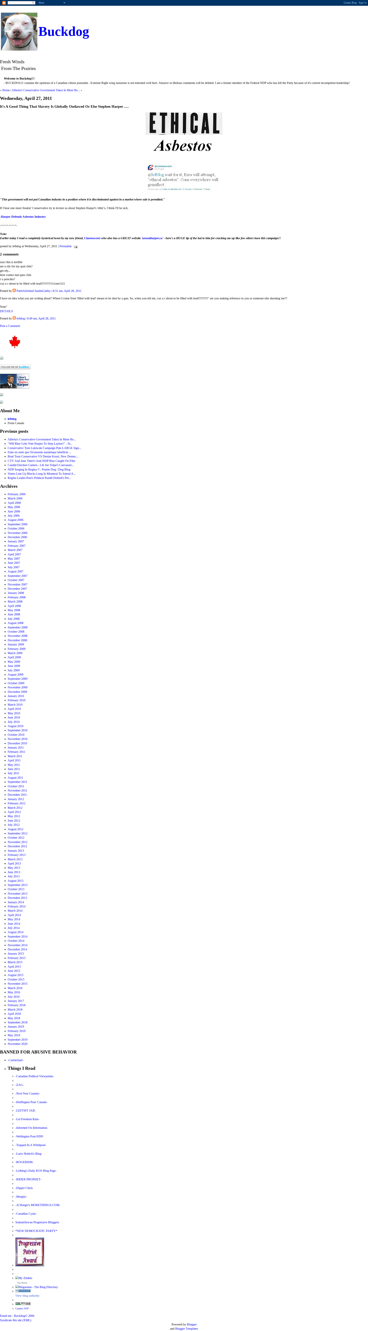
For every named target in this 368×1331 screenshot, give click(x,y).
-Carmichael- (15, 1060)
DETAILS (6, 311)
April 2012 (14, 812)
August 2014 (15, 932)
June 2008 (14, 614)
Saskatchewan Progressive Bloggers (37, 1222)
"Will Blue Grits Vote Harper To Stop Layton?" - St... (40, 443)
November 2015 (17, 983)
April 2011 (14, 760)
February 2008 (16, 597)
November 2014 (17, 945)
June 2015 (14, 970)
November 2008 (17, 635)
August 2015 (15, 975)
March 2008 (15, 601)
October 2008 (16, 631)
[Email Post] (74, 246)
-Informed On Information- (31, 1127)
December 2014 (17, 949)
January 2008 (16, 592)
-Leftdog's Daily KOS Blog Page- (36, 1170)
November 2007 (17, 584)
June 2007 (14, 562)
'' (152, 238)
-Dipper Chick (24, 1188)
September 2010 (17, 730)
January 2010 (16, 696)
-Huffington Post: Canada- (31, 1102)
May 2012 (14, 816)
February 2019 (16, 1031)
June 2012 (14, 820)
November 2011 (17, 790)
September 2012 (17, 833)
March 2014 (15, 910)
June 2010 (14, 717)
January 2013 (16, 850)
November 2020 (17, 1043)
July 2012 (14, 824)
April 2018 (14, 1013)
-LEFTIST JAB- (25, 1110)
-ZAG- (19, 1084)
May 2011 (14, 764)
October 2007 (16, 580)
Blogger (192, 1324)
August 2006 (15, 519)
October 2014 (16, 940)
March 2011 (15, 756)
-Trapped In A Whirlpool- (30, 1145)
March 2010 (15, 704)
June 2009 (14, 666)
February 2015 (16, 958)
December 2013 (17, 897)
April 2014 (14, 915)
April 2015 (14, 966)
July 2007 (14, 567)
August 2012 (15, 829)
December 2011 (17, 794)
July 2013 (14, 876)
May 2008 (14, 610)
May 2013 (14, 867)
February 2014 (16, 906)
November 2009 (17, 687)
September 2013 (17, 885)
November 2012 (17, 842)
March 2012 (15, 807)
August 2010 (15, 726)
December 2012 (17, 846)
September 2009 (17, 678)
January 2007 (16, 541)
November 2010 (17, 739)
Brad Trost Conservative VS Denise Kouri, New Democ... (43, 456)
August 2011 (15, 777)
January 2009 (16, 644)
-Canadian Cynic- (26, 1213)
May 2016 (14, 992)
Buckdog (63, 31)
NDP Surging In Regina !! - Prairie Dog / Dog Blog (39, 469)
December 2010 (17, 743)
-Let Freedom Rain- (27, 1119)
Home (6, 90)
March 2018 (15, 1009)
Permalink (65, 246)
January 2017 (16, 1001)
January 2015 (16, 953)
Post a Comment (10, 326)
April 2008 (14, 606)
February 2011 (16, 751)
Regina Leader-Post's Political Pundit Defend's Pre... (39, 478)
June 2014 (14, 923)
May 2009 (14, 661)
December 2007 (17, 588)
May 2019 (14, 1035)
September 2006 (17, 524)
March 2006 (15, 498)
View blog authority (27, 1295)
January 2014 (16, 902)
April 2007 (14, 554)
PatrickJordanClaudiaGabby (33, 290)
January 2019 (16, 1026)
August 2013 (15, 880)
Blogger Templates (186, 1328)
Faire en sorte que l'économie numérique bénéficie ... (39, 452)
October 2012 (16, 837)
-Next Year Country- (27, 1093)
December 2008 (17, 640)
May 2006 (14, 507)
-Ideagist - (21, 1196)
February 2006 (16, 494)
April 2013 (14, 863)
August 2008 (15, 623)
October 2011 (16, 786)
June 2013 (14, 872)
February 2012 (16, 803)
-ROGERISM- (24, 1162)
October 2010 (16, 734)
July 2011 (13, 773)
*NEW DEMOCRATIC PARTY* (36, 1230)
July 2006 (14, 515)
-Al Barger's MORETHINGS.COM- (37, 1205)
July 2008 (14, 618)
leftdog (20, 318)
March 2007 (15, 550)
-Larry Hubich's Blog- (28, 1153)
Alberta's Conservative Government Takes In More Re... (46, 90)
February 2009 (16, 648)
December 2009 (17, 691)
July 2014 (14, 927)
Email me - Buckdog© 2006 (17, 1315)
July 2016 (14, 996)
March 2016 (15, 988)
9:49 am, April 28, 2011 (41, 318)
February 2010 (16, 700)
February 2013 (16, 854)
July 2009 (14, 670)
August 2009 (15, 674)
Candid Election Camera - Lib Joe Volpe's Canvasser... (41, 465)
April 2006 (14, 502)
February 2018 (16, 1005)
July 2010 (14, 721)
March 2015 (15, 962)
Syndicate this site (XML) (15, 1320)
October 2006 (16, 528)
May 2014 (14, 919)
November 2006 (17, 533)
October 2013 (16, 889)
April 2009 (14, 657)
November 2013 (17, 893)
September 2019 (17, 1039)
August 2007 (15, 571)
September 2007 (17, 575)
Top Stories (22, 1283)
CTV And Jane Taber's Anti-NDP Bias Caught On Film (41, 460)
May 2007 (14, 558)
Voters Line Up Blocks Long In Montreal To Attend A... (42, 473)
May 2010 (14, 713)
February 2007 (16, 545)
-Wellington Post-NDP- (29, 1136)
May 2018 (14, 1018)
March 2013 (15, 859)
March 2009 (15, 653)
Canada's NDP (22, 1308)
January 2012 (16, 799)
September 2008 (17, 627)
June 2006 (14, 511)
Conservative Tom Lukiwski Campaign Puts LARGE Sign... (44, 448)
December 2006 (17, 537)
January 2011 (16, 747)
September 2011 (17, 781)
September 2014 (17, 936)
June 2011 (14, 769)
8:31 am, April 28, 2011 (67, 290)
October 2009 (16, 683)
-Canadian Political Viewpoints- (34, 1076)
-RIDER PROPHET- (28, 1179)
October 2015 (16, 979)
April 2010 (14, 708)
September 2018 (17, 1022)
